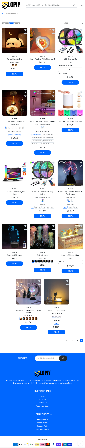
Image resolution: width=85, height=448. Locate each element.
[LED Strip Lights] (70, 40)
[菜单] (82, 5)
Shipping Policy (42, 426)
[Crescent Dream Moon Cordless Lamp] (28, 292)
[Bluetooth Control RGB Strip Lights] (42, 173)
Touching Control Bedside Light (70, 122)
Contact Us (42, 403)
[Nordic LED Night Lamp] (56, 292)
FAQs (42, 396)
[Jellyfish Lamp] (42, 236)
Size (70, 70)
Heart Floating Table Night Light (42, 59)
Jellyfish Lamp (42, 255)
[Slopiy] (11, 5)
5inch (70, 207)
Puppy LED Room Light (70, 255)
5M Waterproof (36, 140)
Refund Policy (42, 419)
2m (36, 207)
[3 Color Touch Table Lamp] (14, 103)
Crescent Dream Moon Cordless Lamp (28, 311)
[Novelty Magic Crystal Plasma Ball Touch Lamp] (70, 173)
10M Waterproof (48, 140)
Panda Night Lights (14, 59)
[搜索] (74, 5)
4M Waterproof (48, 137)
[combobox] (51, 5)
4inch (65, 207)
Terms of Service (42, 429)
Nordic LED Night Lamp (56, 310)
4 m (44, 207)
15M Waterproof (37, 144)
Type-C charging (14, 134)
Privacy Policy (42, 423)
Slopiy (45, 439)
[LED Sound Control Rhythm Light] (14, 173)
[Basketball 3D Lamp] (14, 236)
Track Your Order (42, 406)
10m (52, 207)
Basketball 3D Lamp (14, 255)
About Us (42, 400)
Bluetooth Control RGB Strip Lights (42, 193)
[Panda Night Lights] (14, 40)
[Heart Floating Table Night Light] (42, 40)
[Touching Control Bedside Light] (70, 103)
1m (32, 207)
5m (48, 207)
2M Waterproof (37, 134)
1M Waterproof (37, 137)
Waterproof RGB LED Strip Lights (42, 122)
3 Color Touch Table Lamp (14, 122)
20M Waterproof (48, 144)
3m (40, 207)
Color (70, 62)
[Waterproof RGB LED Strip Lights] (42, 103)
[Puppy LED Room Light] (70, 236)
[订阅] (63, 358)
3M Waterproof (48, 134)
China (56, 323)
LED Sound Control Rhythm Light (14, 193)
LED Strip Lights (70, 59)
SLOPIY (14, 56)
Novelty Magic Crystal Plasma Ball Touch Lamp (70, 193)
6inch (75, 207)
